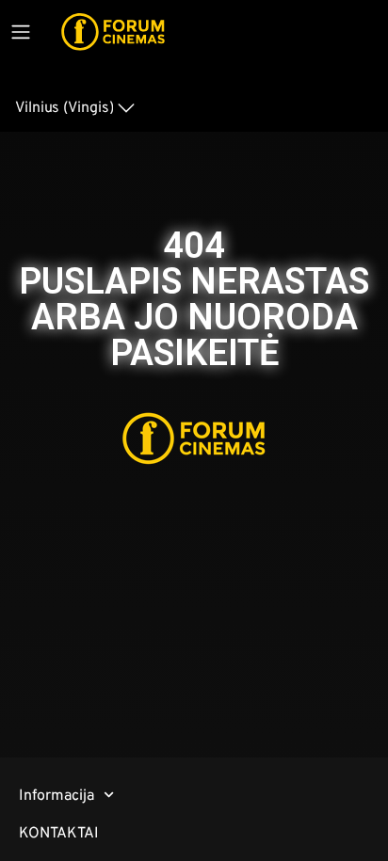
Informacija (56, 795)
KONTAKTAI (59, 832)
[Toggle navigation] (20, 32)
